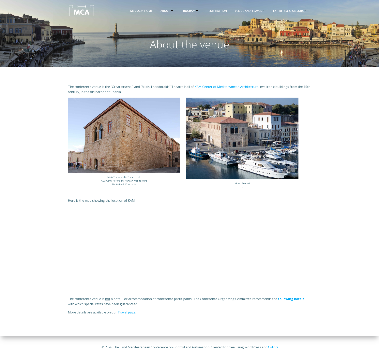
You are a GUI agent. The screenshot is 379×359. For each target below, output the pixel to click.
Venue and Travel (248, 11)
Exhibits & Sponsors (288, 11)
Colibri (273, 347)
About (165, 11)
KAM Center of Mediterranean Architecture (226, 87)
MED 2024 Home (141, 11)
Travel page (126, 312)
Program (188, 11)
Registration (217, 11)
